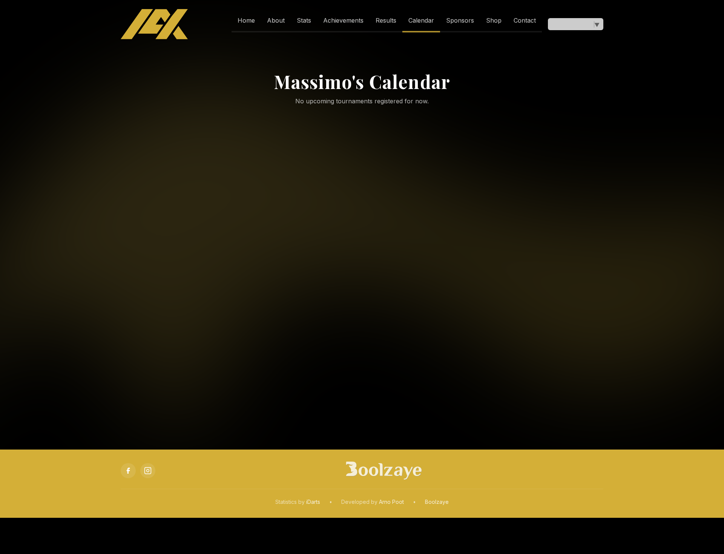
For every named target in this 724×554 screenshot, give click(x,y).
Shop (494, 20)
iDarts (313, 502)
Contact (525, 20)
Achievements (343, 20)
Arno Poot (391, 502)
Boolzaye (437, 502)
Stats (304, 20)
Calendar (421, 20)
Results (386, 20)
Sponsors (460, 20)
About (276, 20)
